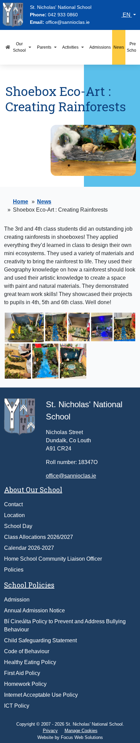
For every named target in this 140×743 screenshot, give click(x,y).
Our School (19, 47)
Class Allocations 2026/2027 (38, 537)
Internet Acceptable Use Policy (41, 695)
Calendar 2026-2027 (29, 548)
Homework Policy (25, 684)
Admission (17, 599)
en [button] (126, 15)
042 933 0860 (63, 14)
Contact (13, 504)
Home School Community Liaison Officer (53, 559)
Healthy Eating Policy (30, 662)
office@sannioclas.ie (68, 22)
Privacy (50, 730)
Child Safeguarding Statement (40, 640)
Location (14, 515)
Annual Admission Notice (34, 610)
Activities (70, 47)
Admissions (100, 47)
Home (20, 201)
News (118, 47)
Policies (13, 570)
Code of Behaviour (26, 651)
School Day (18, 526)
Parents (44, 47)
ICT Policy (16, 706)
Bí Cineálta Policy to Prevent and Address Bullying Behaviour (65, 625)
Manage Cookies (81, 730)
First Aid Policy (22, 673)
